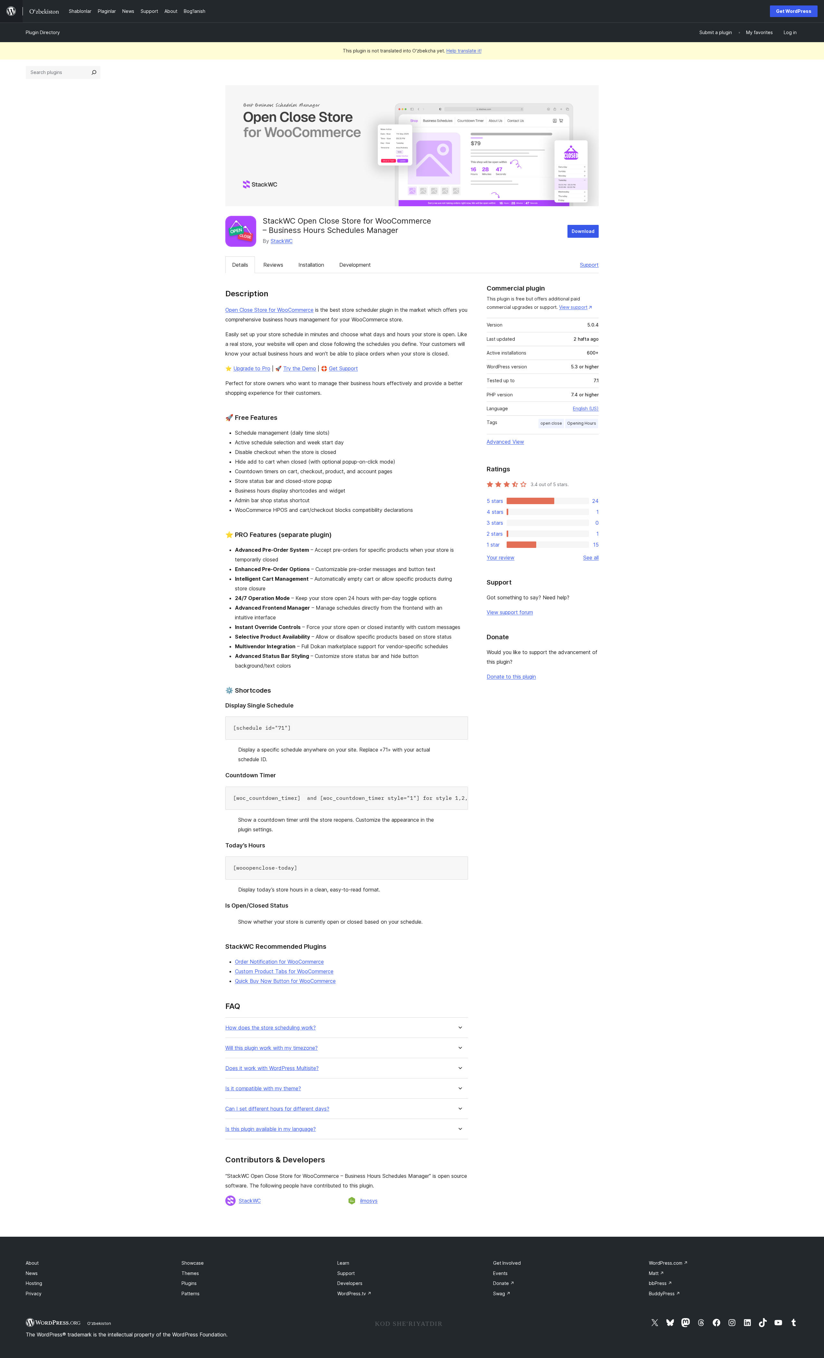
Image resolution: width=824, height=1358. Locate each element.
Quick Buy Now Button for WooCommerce (285, 981)
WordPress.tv (354, 1293)
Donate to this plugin (511, 676)
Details (240, 265)
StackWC (282, 241)
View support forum (510, 612)
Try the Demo (299, 368)
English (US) (586, 408)
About (32, 1263)
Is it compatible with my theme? (263, 1088)
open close (551, 423)
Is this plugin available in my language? (270, 1129)
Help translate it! (464, 50)
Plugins (189, 1283)
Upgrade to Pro (251, 368)
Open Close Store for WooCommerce (269, 310)
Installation (311, 265)
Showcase (193, 1263)
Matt (656, 1273)
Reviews (273, 265)
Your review (500, 557)
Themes (190, 1273)
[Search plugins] (94, 72)
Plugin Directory (43, 32)
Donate (503, 1283)
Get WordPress (793, 11)
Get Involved (507, 1263)
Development (355, 265)
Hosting (34, 1283)
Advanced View (505, 442)
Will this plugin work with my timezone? (271, 1048)
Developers (349, 1283)
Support (589, 265)
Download (583, 231)
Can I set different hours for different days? (277, 1109)
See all (591, 557)
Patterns (191, 1293)
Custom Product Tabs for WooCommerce (284, 971)
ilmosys (369, 1200)
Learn (343, 1263)
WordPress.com (668, 1263)
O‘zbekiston (99, 1323)
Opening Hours (581, 423)
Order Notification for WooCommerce (279, 961)
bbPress (660, 1283)
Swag (501, 1293)
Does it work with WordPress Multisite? (272, 1068)
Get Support (343, 368)
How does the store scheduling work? (270, 1028)
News (32, 1273)
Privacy (34, 1293)
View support (573, 307)
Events (500, 1273)
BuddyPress (664, 1293)
